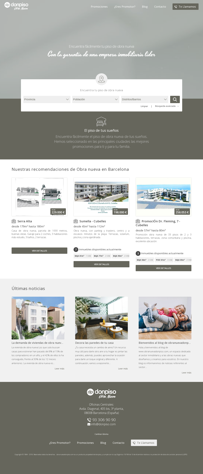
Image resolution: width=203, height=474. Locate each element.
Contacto (118, 442)
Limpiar (144, 106)
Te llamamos (145, 442)
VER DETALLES (39, 250)
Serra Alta (25, 221)
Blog (103, 442)
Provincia (29, 99)
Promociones (85, 442)
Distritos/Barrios (131, 99)
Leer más (59, 368)
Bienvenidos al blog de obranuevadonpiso (165, 343)
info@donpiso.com (103, 424)
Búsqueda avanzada (165, 105)
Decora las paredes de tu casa (94, 343)
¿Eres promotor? (59, 442)
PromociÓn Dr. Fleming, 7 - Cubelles (158, 223)
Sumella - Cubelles (93, 221)
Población (79, 99)
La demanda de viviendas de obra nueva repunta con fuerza (50, 343)
